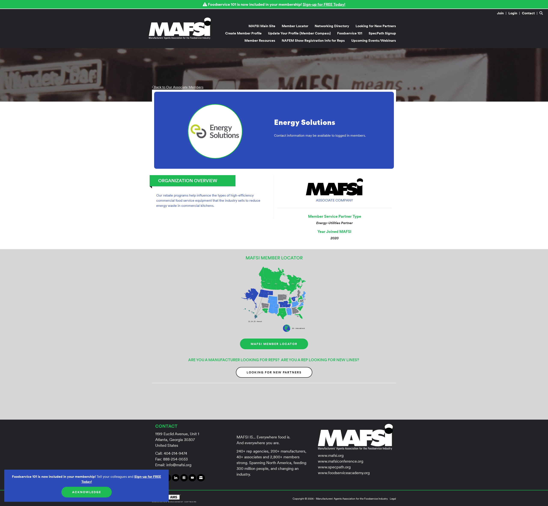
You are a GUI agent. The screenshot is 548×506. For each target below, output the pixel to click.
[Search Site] (542, 13)
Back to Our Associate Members (178, 87)
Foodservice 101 (349, 33)
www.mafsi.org (331, 455)
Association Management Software (174, 502)
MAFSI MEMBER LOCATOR (274, 344)
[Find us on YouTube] (192, 477)
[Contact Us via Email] (201, 477)
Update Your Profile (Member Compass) (299, 33)
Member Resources (259, 40)
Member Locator (295, 26)
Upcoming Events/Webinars (373, 40)
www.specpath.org (334, 467)
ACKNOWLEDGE (86, 492)
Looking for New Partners (376, 26)
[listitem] (502, 13)
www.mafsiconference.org (340, 461)
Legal (393, 498)
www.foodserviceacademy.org (344, 472)
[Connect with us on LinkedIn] (175, 477)
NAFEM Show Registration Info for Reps (313, 40)
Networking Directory (332, 26)
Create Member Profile (243, 33)
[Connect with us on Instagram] (184, 477)
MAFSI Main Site (262, 26)
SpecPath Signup (382, 33)
